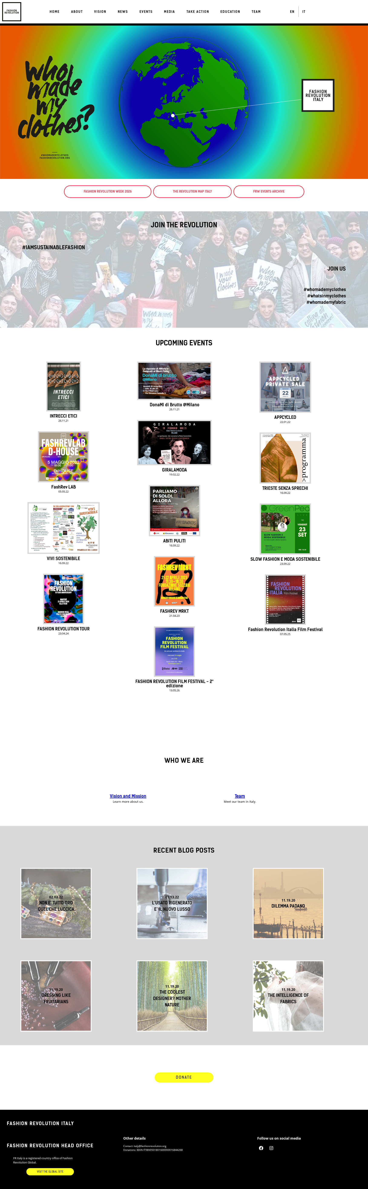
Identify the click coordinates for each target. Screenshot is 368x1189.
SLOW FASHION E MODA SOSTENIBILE (285, 559)
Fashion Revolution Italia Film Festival (285, 629)
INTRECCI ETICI (63, 416)
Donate (184, 1077)
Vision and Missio (127, 796)
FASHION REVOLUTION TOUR (63, 628)
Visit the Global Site (50, 1171)
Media (169, 12)
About (77, 12)
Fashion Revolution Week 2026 (108, 191)
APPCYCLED (285, 417)
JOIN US (337, 269)
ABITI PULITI (174, 540)
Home (55, 12)
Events (146, 12)
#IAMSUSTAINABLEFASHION (53, 247)
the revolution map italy (192, 191)
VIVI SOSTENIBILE (63, 558)
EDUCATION (230, 12)
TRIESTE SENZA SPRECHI (285, 488)
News (123, 12)
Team (240, 796)
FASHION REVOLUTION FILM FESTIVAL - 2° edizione (174, 683)
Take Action (198, 12)
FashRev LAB (63, 487)
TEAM (256, 12)
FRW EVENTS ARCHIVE (269, 191)
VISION (100, 12)
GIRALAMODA (174, 470)
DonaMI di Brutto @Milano (174, 404)
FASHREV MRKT (174, 611)
